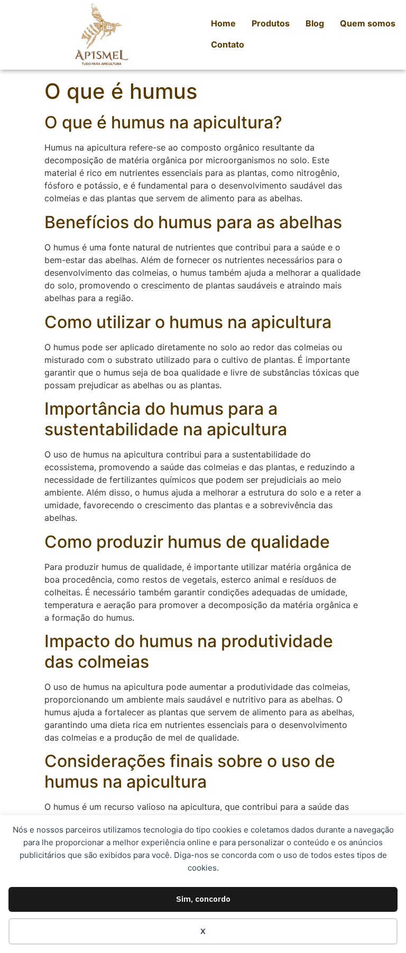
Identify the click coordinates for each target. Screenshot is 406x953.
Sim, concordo (203, 899)
